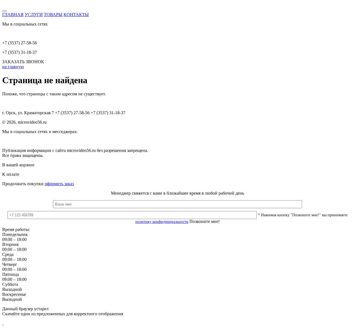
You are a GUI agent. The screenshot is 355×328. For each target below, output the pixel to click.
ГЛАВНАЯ (13, 14)
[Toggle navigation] (4, 11)
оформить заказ (59, 183)
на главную (13, 66)
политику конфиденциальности (161, 222)
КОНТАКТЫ (76, 14)
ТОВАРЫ (53, 14)
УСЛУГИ (34, 14)
